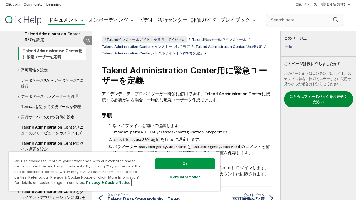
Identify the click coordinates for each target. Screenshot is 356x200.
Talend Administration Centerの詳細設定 (229, 46)
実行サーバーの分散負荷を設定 (48, 116)
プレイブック (235, 20)
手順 (288, 46)
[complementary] (318, 115)
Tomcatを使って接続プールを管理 (51, 106)
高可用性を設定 (34, 70)
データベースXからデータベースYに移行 (52, 83)
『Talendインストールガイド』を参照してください (144, 39)
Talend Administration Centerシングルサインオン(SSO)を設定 (152, 53)
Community (33, 4)
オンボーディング (108, 20)
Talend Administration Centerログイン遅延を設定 (52, 146)
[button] (336, 19)
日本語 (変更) (336, 4)
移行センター (172, 20)
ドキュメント (63, 20)
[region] (114, 171)
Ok (184, 163)
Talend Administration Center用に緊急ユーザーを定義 (53, 53)
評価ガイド (203, 20)
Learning (53, 4)
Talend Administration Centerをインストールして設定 (146, 46)
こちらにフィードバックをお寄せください (318, 99)
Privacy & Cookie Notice (108, 182)
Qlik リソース (306, 4)
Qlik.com (13, 4)
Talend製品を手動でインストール (219, 39)
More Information (185, 177)
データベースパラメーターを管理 (49, 96)
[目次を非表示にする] (87, 40)
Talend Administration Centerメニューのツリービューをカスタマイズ (52, 130)
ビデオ (146, 20)
